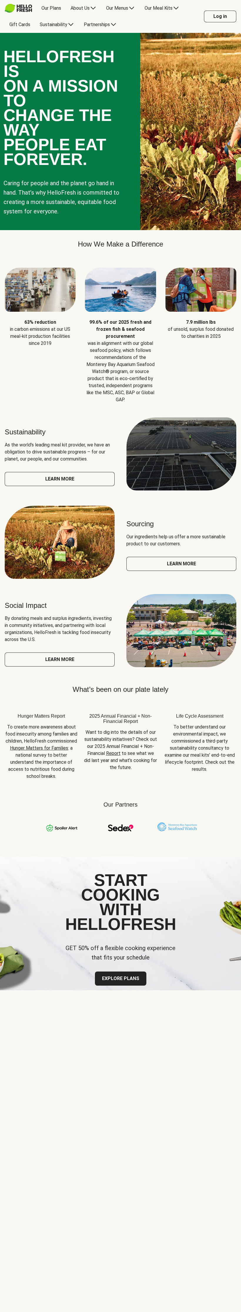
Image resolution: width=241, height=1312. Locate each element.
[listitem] (40, 330)
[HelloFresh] (18, 8)
